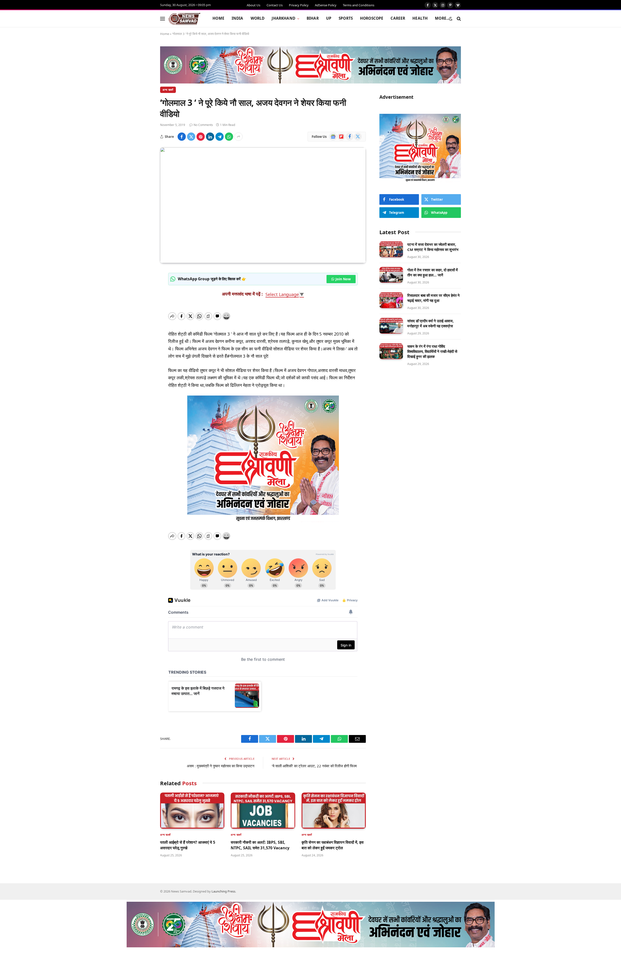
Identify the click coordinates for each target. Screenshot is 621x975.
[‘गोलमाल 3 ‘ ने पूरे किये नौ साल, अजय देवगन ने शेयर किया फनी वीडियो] (263, 205)
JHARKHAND (283, 18)
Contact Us (275, 5)
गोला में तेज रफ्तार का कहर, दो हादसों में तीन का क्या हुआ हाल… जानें (432, 272)
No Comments (203, 125)
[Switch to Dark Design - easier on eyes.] (451, 19)
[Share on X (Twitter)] (191, 136)
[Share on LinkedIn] (210, 136)
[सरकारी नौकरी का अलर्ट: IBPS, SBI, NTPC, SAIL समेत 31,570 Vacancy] (263, 811)
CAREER (398, 18)
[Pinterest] (143, 322)
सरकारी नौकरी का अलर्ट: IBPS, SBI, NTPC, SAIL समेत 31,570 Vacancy (260, 845)
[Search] (458, 18)
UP (328, 18)
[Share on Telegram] (219, 136)
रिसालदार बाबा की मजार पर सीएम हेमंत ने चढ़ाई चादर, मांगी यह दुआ (433, 298)
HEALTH (420, 18)
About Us (253, 5)
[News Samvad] (184, 18)
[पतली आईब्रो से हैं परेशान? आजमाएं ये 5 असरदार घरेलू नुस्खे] (192, 811)
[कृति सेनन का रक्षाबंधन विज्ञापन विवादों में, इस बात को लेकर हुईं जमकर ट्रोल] (334, 811)
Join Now (343, 279)
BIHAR (313, 18)
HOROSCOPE (371, 18)
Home (164, 34)
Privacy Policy (299, 5)
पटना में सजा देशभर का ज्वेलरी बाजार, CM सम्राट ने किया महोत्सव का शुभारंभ (432, 247)
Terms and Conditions (358, 5)
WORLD (258, 18)
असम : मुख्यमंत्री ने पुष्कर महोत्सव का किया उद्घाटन (220, 765)
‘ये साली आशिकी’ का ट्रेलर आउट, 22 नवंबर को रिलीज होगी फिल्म (314, 765)
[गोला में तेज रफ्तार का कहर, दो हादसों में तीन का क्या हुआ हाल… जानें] (391, 275)
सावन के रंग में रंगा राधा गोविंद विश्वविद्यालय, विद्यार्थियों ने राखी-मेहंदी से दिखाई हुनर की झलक (432, 351)
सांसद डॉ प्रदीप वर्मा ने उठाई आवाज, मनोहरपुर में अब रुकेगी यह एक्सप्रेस (430, 323)
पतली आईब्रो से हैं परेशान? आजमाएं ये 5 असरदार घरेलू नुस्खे (187, 845)
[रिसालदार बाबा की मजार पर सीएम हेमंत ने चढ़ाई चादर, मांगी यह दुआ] (391, 300)
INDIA (237, 18)
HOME (218, 18)
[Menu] (162, 18)
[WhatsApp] (143, 345)
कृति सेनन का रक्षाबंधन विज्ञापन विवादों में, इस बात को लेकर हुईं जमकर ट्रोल (333, 845)
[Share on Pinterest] (200, 136)
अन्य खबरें (168, 89)
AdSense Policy (325, 5)
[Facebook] (143, 287)
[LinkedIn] (143, 310)
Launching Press (223, 891)
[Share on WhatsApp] (229, 136)
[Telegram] (143, 334)
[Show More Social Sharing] (238, 136)
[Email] (143, 357)
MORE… (442, 18)
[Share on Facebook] (182, 136)
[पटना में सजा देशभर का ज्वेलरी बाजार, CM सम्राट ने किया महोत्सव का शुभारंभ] (391, 249)
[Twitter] (143, 299)
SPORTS (346, 18)
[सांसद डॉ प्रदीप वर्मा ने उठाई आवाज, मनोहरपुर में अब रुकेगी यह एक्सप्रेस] (391, 326)
